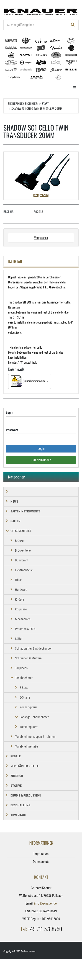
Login (9, 412)
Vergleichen (41, 237)
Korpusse (21, 609)
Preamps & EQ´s (25, 629)
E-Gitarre (25, 697)
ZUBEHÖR (16, 776)
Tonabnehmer (24, 678)
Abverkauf (18, 815)
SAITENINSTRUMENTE (25, 511)
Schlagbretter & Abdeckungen (33, 648)
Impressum (41, 854)
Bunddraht (21, 560)
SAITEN (15, 521)
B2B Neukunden (41, 460)
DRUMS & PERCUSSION (25, 795)
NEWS (14, 501)
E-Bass (24, 687)
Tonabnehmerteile (26, 746)
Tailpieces (21, 668)
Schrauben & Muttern (28, 658)
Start (45, 103)
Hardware (21, 589)
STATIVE (16, 785)
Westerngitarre (29, 727)
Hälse (18, 580)
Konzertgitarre (29, 707)
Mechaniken (23, 619)
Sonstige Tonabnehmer (34, 717)
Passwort (12, 430)
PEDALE (15, 756)
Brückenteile (23, 550)
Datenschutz (41, 862)
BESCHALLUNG (20, 805)
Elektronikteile (24, 570)
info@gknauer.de (45, 903)
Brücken (20, 540)
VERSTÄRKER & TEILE (24, 766)
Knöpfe (19, 599)
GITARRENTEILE (20, 531)
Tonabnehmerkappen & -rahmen (35, 736)
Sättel (18, 638)
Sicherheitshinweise (34, 380)
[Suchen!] (73, 25)
